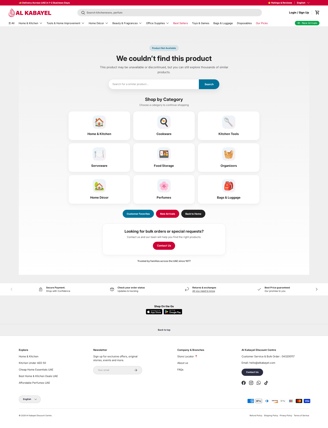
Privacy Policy (286, 415)
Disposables (244, 23)
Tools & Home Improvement (63, 23)
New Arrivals (167, 213)
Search (209, 84)
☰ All (12, 23)
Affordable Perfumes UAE (34, 382)
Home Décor (96, 23)
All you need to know (203, 291)
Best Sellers (180, 23)
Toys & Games (200, 23)
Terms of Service (301, 415)
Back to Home (193, 213)
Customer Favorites (138, 213)
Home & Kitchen (28, 23)
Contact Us (164, 245)
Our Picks (262, 23)
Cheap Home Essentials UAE (36, 369)
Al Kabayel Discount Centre (39, 415)
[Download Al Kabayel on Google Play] (173, 311)
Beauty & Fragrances (125, 23)
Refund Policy (256, 415)
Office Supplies (155, 23)
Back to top (164, 329)
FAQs (180, 369)
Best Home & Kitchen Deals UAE (38, 376)
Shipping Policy (271, 415)
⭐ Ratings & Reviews (280, 2)
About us (182, 363)
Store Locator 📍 (187, 356)
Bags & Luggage (223, 23)
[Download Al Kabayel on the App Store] (154, 311)
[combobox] (169, 12)
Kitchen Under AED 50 (32, 363)
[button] (317, 12)
